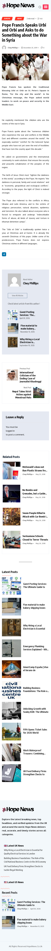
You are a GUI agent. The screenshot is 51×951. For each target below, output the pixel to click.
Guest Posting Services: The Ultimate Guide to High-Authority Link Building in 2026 (30, 313)
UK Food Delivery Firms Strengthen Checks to (34, 773)
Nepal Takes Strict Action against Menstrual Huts (21, 394)
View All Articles (17, 295)
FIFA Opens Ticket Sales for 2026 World (35, 731)
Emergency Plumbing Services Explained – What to (36, 648)
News (19, 19)
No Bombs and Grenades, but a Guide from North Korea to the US (34, 491)
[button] (46, 6)
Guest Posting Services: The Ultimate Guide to (35, 585)
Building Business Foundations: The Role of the (35, 689)
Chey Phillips (13, 48)
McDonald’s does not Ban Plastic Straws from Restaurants (35, 468)
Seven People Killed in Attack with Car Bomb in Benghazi (34, 514)
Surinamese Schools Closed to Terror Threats (35, 537)
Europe (7, 19)
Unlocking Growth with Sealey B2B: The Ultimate (35, 710)
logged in (10, 430)
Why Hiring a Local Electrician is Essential (34, 627)
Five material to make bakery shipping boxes (29, 327)
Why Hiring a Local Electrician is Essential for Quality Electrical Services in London (30, 341)
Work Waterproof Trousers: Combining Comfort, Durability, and (35, 752)
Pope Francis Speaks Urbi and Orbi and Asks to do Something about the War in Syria (24, 32)
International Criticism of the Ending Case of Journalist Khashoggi (30, 377)
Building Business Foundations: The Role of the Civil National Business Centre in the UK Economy (25, 860)
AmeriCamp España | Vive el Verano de (35, 669)
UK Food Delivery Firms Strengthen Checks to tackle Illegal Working (23, 868)
